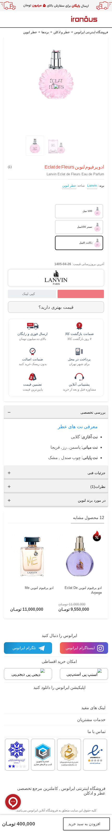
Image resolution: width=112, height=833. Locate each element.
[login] (27, 20)
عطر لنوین (69, 185)
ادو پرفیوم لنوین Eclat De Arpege (83, 590)
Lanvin (92, 185)
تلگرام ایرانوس (25, 648)
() (10, 167)
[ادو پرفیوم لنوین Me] (32, 556)
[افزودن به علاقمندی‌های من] (81, 294)
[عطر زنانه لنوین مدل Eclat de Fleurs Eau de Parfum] (34, 145)
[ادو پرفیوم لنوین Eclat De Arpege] (80, 556)
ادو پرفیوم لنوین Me (39, 588)
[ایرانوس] (84, 19)
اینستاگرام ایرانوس (81, 648)
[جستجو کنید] (18, 20)
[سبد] (10, 20)
